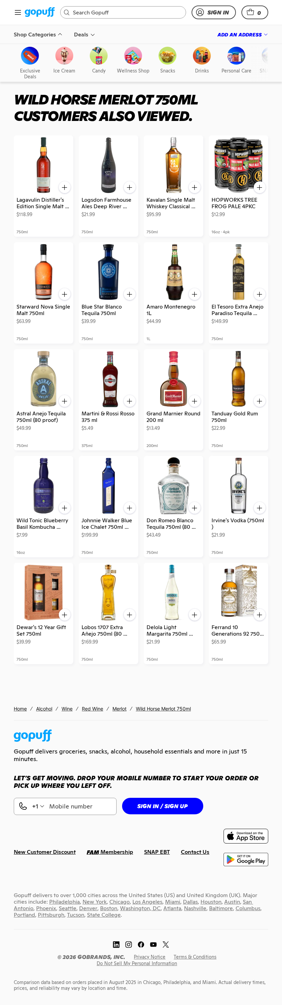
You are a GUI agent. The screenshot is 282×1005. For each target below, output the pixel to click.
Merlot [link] (119, 709)
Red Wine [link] (92, 709)
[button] (254, 12)
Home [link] (20, 709)
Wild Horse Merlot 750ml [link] (163, 709)
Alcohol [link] (44, 709)
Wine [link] (67, 709)
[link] (40, 12)
